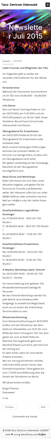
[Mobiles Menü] (48, 5)
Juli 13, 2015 (17, 61)
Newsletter (6, 61)
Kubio (42, 434)
